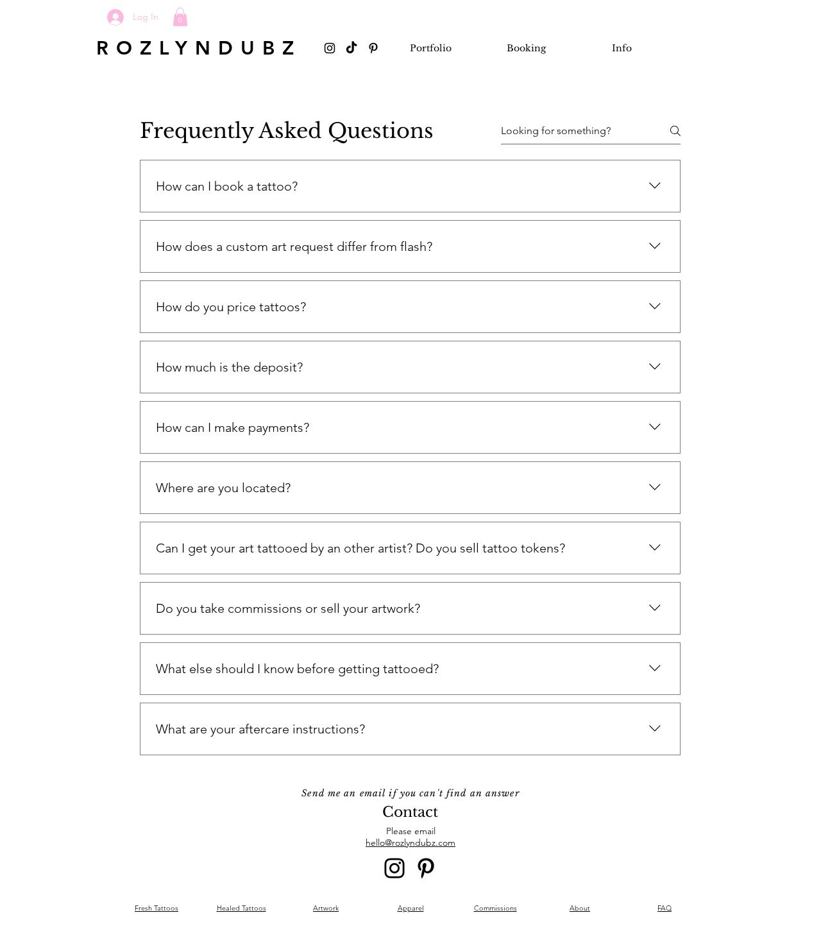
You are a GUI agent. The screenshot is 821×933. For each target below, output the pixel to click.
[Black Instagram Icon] (330, 48)
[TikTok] (351, 48)
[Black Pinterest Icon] (373, 48)
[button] (180, 17)
